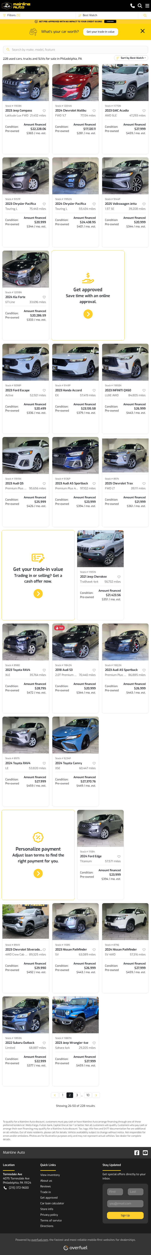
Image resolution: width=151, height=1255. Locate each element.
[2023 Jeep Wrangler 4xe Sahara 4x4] (75, 1014)
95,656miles (37, 488)
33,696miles (37, 302)
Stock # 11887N (63, 1038)
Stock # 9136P (62, 478)
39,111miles (138, 488)
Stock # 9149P (63, 385)
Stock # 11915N (13, 478)
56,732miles (112, 582)
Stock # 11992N (63, 199)
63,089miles (87, 954)
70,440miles (87, 675)
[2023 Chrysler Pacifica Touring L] (25, 175)
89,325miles (37, 954)
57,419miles (88, 395)
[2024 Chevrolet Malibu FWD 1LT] (75, 82)
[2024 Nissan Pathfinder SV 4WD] (125, 921)
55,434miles (87, 209)
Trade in (45, 1192)
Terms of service (51, 1220)
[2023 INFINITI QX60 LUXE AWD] (125, 362)
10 (87, 1095)
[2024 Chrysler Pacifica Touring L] (75, 175)
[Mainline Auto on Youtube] (144, 1152)
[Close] (142, 30)
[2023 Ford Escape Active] (25, 362)
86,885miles (137, 675)
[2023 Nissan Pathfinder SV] (75, 921)
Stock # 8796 (112, 944)
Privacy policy (49, 1215)
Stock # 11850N (113, 385)
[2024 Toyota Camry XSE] (75, 735)
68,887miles (37, 1048)
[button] (132, 5)
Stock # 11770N (113, 105)
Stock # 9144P (112, 199)
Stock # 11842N (63, 665)
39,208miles (137, 209)
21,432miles (38, 115)
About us (46, 1181)
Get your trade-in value (101, 32)
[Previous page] (55, 1095)
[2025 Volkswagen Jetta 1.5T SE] (125, 175)
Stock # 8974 (112, 478)
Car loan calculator (52, 1203)
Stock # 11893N (13, 1038)
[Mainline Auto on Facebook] (135, 1152)
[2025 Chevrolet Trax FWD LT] (125, 455)
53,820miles (37, 768)
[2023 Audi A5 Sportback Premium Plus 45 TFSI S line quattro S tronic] (75, 455)
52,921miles (38, 395)
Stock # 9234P (63, 758)
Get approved (49, 1198)
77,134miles (88, 115)
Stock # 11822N (113, 665)
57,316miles (138, 954)
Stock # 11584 (87, 851)
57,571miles (113, 861)
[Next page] (96, 1095)
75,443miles (37, 209)
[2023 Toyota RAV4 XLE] (25, 642)
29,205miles (87, 1048)
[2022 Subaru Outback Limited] (25, 1014)
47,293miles (137, 115)
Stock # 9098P (13, 385)
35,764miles (38, 675)
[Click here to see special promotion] (75, 21)
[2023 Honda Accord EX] (75, 362)
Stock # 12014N (63, 105)
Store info (46, 1209)
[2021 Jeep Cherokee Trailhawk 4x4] (100, 548)
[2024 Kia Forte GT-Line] (25, 269)
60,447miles (87, 768)
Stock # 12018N (13, 292)
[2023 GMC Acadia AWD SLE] (125, 82)
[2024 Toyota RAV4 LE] (25, 735)
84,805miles (137, 395)
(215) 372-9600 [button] (19, 1188)
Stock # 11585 (62, 944)
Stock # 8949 (12, 944)
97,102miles (88, 488)
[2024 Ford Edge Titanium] (100, 828)
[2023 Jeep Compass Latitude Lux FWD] (25, 82)
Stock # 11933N (13, 105)
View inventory (50, 1175)
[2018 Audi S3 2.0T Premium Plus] (75, 642)
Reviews (45, 1186)
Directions (46, 1226)
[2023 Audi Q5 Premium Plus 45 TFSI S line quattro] (25, 455)
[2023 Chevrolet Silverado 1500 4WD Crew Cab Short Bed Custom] (25, 921)
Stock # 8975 (12, 758)
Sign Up (125, 1215)
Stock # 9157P (12, 199)
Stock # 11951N (88, 572)
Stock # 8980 (12, 665)
